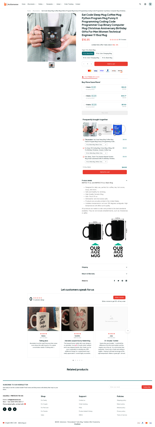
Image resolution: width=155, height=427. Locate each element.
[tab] (73, 360)
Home (29, 11)
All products (36, 11)
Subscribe (146, 387)
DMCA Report (22, 423)
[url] (14, 400)
